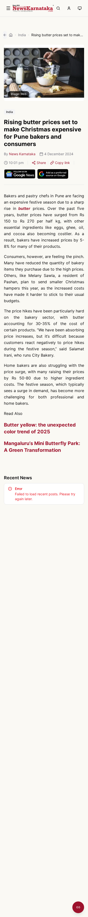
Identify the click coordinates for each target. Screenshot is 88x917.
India (22, 35)
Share (41, 163)
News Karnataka (22, 154)
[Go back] (5, 35)
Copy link (62, 163)
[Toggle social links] (78, 907)
